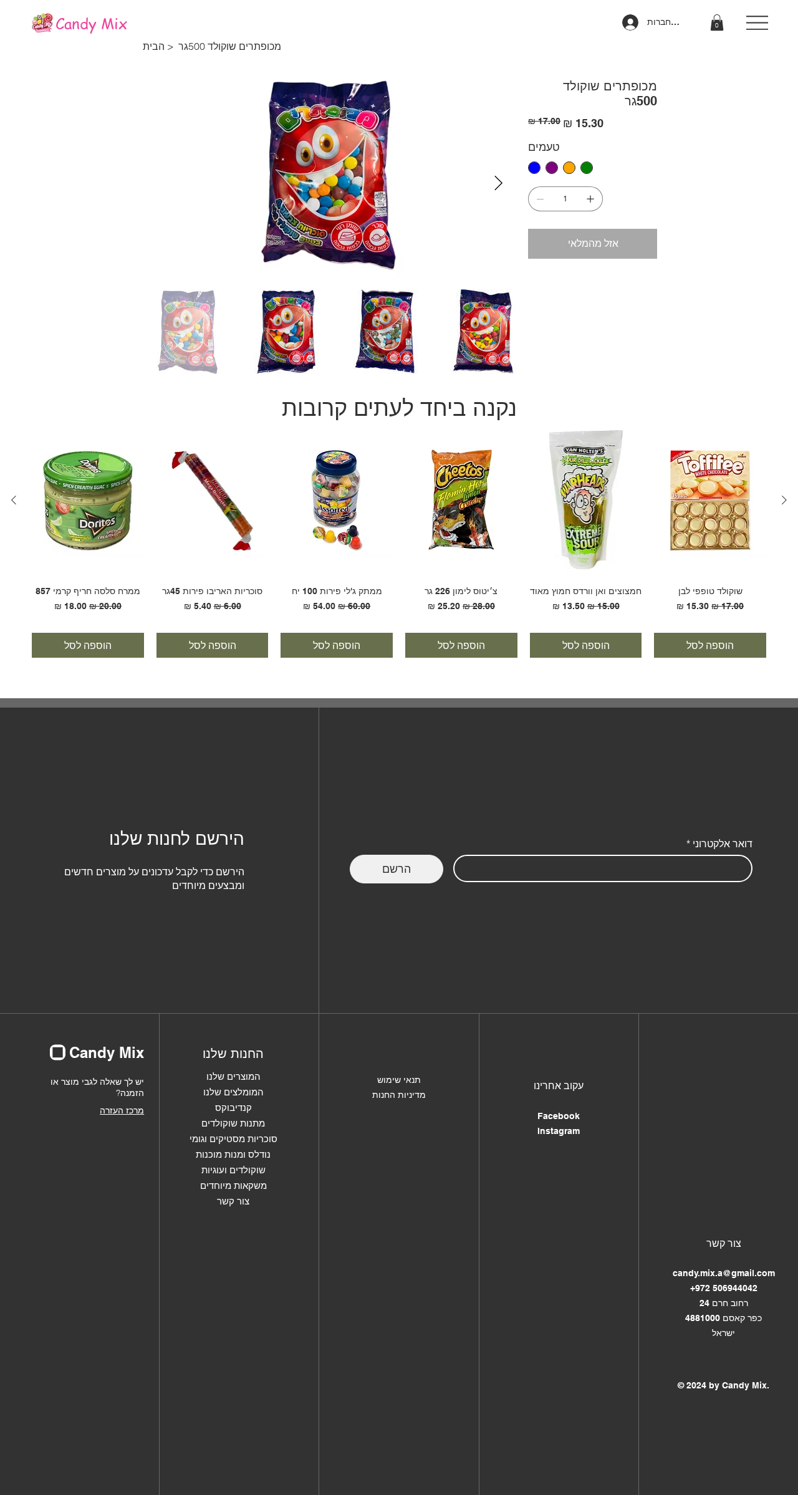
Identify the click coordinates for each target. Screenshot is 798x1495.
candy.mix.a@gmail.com (724, 1273)
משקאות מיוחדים (233, 1185)
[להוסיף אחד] (590, 198)
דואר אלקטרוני (719, 843)
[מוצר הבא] (13, 500)
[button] (717, 22)
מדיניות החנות (399, 1095)
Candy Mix (91, 23)
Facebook (558, 1116)
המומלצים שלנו (233, 1092)
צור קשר (233, 1201)
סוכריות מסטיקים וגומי (233, 1138)
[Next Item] (498, 183)
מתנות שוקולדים (233, 1123)
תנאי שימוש (399, 1080)
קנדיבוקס (233, 1107)
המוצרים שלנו (233, 1076)
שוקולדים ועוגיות (233, 1170)
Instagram (558, 1131)
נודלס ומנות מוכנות (233, 1154)
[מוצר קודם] (784, 500)
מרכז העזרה (122, 1110)
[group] (399, 541)
